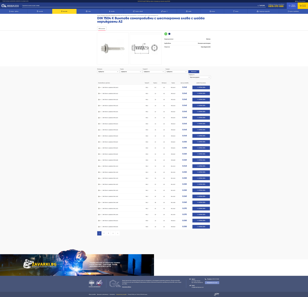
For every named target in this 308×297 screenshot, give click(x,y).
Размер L (168, 69)
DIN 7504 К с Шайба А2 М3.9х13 (110, 123)
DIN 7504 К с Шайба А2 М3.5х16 (110, 99)
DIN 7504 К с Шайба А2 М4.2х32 (110, 196)
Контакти (112, 294)
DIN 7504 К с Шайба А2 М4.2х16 (110, 172)
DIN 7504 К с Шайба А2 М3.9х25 (110, 148)
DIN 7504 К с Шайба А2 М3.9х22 (110, 142)
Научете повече (126, 287)
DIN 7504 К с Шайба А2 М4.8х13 (110, 220)
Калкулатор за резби (121, 294)
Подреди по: (192, 74)
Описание (102, 28)
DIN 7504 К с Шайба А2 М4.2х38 (110, 202)
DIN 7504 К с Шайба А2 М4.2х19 (110, 178)
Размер (122, 69)
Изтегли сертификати (94, 286)
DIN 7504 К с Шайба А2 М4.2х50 (110, 214)
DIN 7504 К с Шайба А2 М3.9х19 (110, 136)
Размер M (145, 69)
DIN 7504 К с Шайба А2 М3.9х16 (110, 130)
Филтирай (193, 71)
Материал (99, 69)
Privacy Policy (131, 294)
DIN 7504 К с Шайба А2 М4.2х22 (110, 184)
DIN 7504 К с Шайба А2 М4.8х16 (110, 226)
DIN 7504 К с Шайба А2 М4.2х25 (110, 190)
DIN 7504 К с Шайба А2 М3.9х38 (110, 160)
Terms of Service (141, 294)
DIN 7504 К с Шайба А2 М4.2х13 (110, 166)
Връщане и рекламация (102, 294)
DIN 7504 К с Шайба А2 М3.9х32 (110, 154)
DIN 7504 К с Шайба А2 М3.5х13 (110, 93)
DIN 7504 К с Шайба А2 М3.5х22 (110, 111)
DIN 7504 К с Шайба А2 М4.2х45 (110, 208)
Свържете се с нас (212, 282)
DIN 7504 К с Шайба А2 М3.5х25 (110, 117)
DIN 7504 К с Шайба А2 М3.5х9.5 (110, 87)
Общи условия (92, 294)
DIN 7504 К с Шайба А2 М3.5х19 (110, 105)
